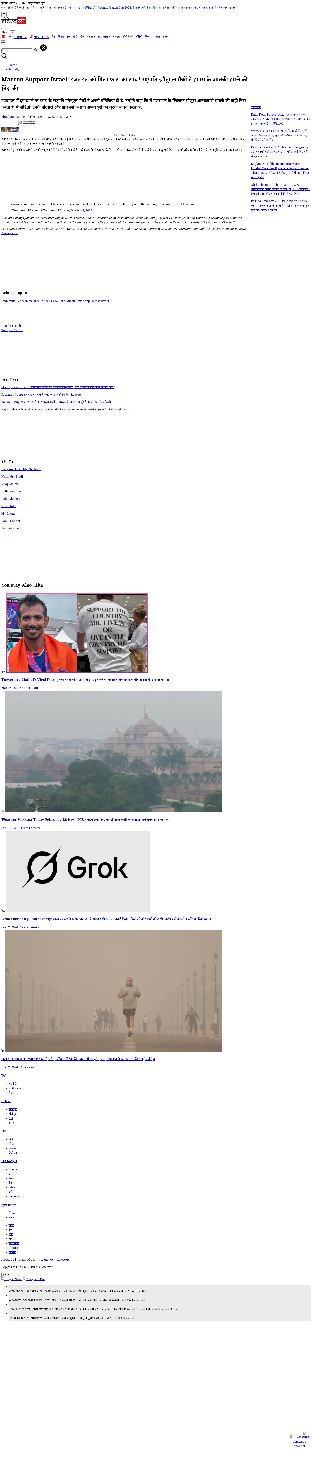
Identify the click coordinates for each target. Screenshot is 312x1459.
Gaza (54, 301)
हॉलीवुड (13, 1114)
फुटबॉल (12, 1149)
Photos (13, 1248)
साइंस (11, 1218)
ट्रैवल (11, 1174)
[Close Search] (43, 47)
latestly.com (9, 234)
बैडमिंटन (13, 1153)
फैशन (11, 1179)
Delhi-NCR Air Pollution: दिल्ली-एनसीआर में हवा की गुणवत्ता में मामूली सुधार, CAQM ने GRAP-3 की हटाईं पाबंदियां (71, 1318)
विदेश (61, 37)
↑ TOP (6, 1275)
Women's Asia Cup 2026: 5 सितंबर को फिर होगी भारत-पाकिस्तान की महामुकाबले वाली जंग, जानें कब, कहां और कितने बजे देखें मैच (131, 8)
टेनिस (11, 1144)
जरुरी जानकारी (16, 1089)
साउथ (11, 1123)
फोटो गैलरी (127, 37)
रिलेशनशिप (14, 1197)
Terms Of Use (26, 1260)
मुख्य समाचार (161, 37)
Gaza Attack (67, 301)
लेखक (12, 1213)
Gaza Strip (83, 301)
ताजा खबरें (256, 107)
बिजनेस (148, 37)
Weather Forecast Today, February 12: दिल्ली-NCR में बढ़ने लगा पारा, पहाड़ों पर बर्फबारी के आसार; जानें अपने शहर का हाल (77, 1300)
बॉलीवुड (13, 1110)
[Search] (2, 28)
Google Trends (11, 326)
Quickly (19, 37)
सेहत (11, 1183)
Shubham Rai (10, 117)
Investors (63, 1260)
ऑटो (75, 37)
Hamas (96, 301)
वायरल (116, 37)
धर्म (10, 1192)
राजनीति (13, 1084)
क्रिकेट (12, 1140)
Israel (105, 301)
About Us (7, 1260)
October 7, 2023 (81, 211)
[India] (3, 42)
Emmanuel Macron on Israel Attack (26, 301)
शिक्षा (11, 1093)
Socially (41, 38)
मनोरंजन (91, 37)
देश (53, 37)
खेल (82, 37)
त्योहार (12, 1188)
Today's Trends (12, 331)
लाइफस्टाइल (104, 37)
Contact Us (46, 1260)
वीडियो (139, 37)
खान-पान (13, 1170)
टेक (68, 37)
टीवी (11, 1119)
